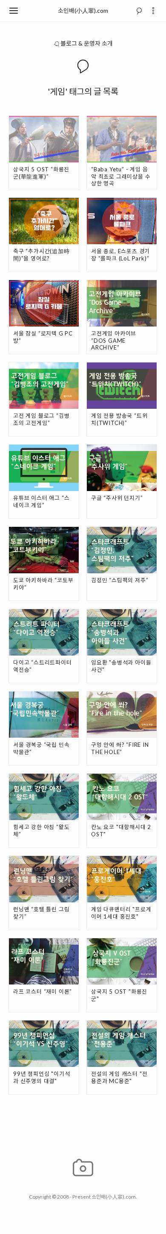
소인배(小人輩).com (83, 10)
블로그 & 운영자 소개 (86, 43)
